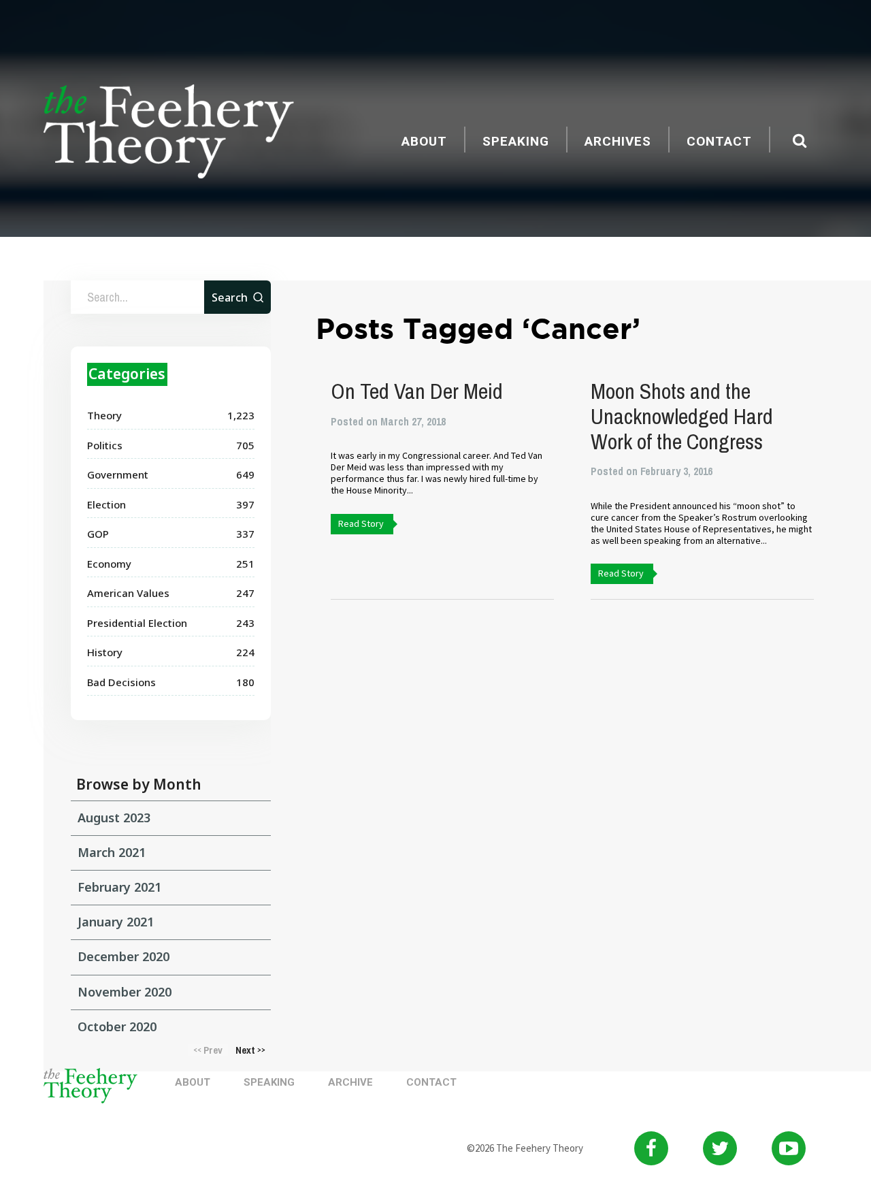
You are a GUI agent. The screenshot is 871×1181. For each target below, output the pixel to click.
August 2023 (114, 817)
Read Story (361, 523)
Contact (719, 141)
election (106, 504)
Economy (109, 563)
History (104, 652)
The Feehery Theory (169, 133)
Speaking (515, 141)
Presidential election (137, 623)
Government (117, 474)
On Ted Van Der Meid (417, 391)
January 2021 (116, 921)
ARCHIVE (350, 1082)
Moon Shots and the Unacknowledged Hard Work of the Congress (682, 416)
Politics (104, 445)
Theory (104, 415)
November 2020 (124, 992)
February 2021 (119, 887)
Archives (618, 141)
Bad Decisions (121, 682)
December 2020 (123, 956)
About (424, 141)
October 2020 (117, 1026)
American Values (128, 593)
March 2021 (112, 852)
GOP (98, 533)
